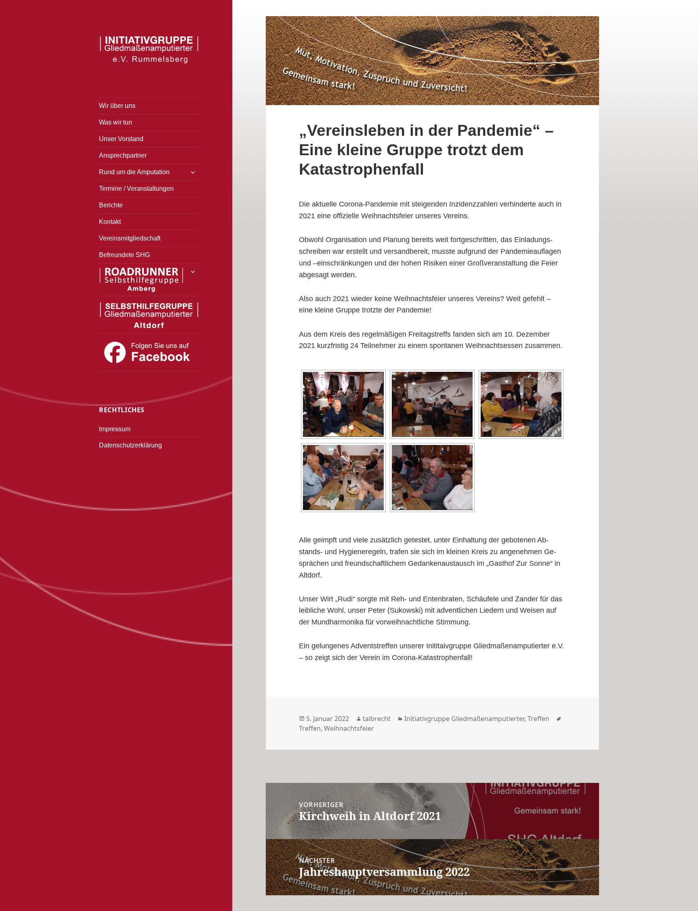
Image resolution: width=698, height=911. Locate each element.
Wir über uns (117, 105)
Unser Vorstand (121, 138)
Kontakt (110, 221)
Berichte (111, 205)
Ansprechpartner (123, 155)
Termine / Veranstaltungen (136, 188)
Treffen (538, 718)
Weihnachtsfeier (349, 728)
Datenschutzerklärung (130, 445)
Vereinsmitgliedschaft (129, 238)
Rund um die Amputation (134, 172)
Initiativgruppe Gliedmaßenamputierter (464, 718)
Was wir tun (115, 122)
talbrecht (377, 718)
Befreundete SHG (124, 254)
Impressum (114, 429)
